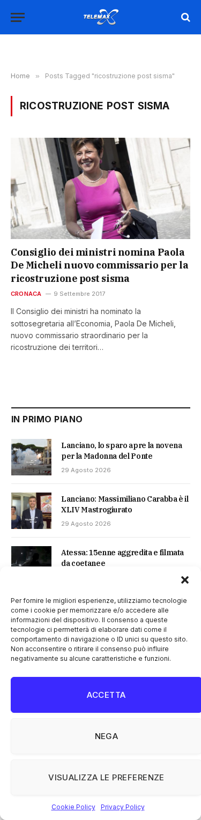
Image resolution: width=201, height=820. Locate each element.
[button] (185, 580)
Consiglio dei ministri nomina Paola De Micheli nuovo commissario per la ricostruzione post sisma (99, 265)
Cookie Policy (73, 807)
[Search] (184, 17)
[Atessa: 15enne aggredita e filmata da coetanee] (31, 564)
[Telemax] (100, 17)
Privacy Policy (123, 807)
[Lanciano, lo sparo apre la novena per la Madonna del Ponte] (31, 457)
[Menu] (18, 17)
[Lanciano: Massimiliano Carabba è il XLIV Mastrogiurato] (31, 511)
